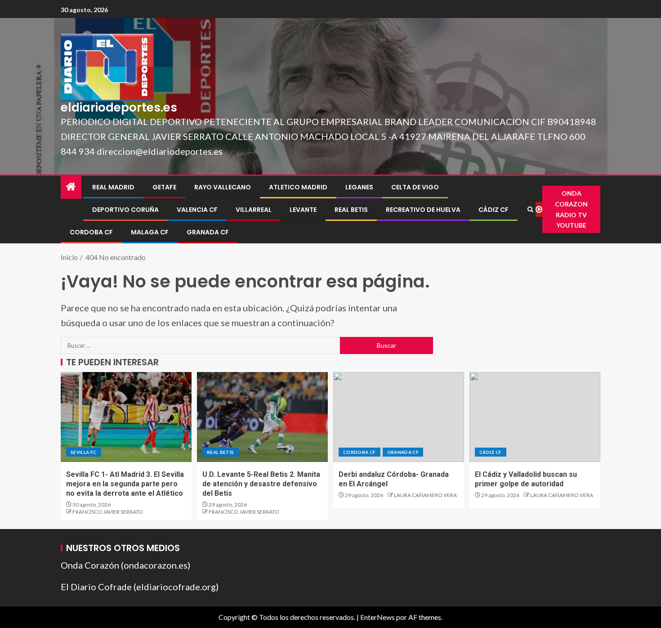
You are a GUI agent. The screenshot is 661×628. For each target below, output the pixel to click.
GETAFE (164, 187)
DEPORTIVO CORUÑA (125, 209)
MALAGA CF (150, 232)
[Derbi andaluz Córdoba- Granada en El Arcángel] (398, 417)
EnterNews (377, 617)
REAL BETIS (351, 209)
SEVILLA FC (84, 452)
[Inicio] (71, 186)
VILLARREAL (254, 209)
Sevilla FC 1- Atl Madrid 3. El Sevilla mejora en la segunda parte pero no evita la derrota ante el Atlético (125, 484)
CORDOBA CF (91, 232)
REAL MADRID (113, 187)
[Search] (530, 209)
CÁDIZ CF (493, 209)
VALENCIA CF (197, 209)
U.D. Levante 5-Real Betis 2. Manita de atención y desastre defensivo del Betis (261, 484)
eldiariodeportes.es (119, 107)
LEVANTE (303, 209)
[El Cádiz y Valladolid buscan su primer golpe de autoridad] (534, 417)
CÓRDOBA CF (359, 452)
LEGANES (359, 187)
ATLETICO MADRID (298, 187)
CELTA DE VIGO (415, 187)
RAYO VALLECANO (222, 187)
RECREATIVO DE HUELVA (423, 209)
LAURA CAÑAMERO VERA (425, 495)
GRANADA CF (208, 232)
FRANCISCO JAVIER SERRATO (107, 511)
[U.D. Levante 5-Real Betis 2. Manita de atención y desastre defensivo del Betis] (262, 417)
